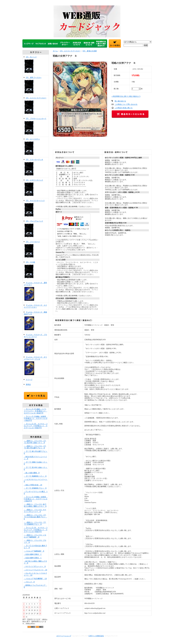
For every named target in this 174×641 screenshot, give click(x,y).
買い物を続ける (120, 101)
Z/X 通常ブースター (33, 77)
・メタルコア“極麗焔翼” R (34, 551)
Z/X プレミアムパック (34, 221)
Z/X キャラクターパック (35, 200)
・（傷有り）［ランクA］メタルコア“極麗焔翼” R (35, 536)
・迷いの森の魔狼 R (32, 473)
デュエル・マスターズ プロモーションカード (35, 336)
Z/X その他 (30, 262)
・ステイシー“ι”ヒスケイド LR (35, 570)
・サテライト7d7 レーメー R (35, 566)
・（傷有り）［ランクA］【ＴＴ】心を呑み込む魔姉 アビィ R (35, 517)
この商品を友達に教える (124, 108)
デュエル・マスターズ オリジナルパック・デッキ (35, 358)
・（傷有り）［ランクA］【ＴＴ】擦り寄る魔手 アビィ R (35, 447)
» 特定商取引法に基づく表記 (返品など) (126, 96)
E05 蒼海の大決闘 (90, 51)
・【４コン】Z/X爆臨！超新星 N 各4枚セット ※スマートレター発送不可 (36, 418)
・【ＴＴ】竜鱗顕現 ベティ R (35, 476)
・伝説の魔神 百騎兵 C (33, 554)
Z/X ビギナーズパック (34, 180)
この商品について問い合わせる (126, 104)
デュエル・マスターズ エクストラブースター (35, 306)
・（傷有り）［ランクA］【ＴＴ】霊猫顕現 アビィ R (35, 523)
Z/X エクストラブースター (36, 98)
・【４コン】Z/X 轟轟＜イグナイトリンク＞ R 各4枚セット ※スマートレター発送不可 (35, 411)
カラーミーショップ (63, 636)
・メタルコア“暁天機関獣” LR (35, 579)
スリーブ (29, 380)
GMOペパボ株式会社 (96, 636)
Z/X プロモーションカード (36, 118)
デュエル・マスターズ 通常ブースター (35, 284)
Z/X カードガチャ (33, 139)
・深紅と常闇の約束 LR (33, 485)
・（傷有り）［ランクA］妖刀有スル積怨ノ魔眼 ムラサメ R (35, 505)
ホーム (55, 51)
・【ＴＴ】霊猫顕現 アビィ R (35, 488)
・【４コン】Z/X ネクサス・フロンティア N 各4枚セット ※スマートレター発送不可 (36, 426)
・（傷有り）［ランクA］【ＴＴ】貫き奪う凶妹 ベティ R (35, 442)
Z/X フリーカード (33, 242)
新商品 (28, 384)
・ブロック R (29, 582)
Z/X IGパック (31, 57)
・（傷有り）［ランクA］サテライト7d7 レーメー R (35, 511)
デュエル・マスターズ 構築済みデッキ (35, 313)
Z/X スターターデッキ (34, 159)
